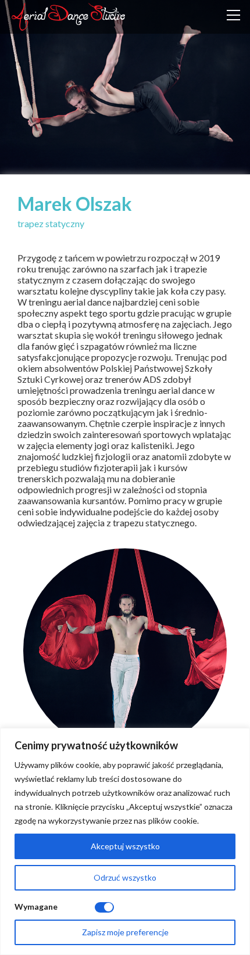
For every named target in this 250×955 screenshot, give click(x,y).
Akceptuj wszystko (125, 846)
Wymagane (36, 906)
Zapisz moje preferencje (125, 932)
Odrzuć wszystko (125, 877)
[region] (125, 841)
